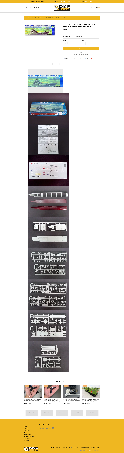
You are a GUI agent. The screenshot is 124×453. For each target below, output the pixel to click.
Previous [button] (25, 394)
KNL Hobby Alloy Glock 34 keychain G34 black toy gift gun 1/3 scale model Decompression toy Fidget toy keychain (52, 400)
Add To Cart (81, 48)
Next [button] (98, 394)
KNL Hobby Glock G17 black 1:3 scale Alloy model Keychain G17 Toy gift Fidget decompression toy (32, 400)
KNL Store (89, 450)
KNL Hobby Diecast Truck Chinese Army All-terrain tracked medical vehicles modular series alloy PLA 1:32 (90, 400)
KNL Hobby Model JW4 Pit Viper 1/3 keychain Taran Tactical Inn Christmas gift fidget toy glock (71, 400)
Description (35, 64)
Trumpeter (65, 43)
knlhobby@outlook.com (64, 1)
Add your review (66, 32)
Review (56, 64)
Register (37, 7)
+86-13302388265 (88, 1)
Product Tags (46, 64)
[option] (33, 393)
